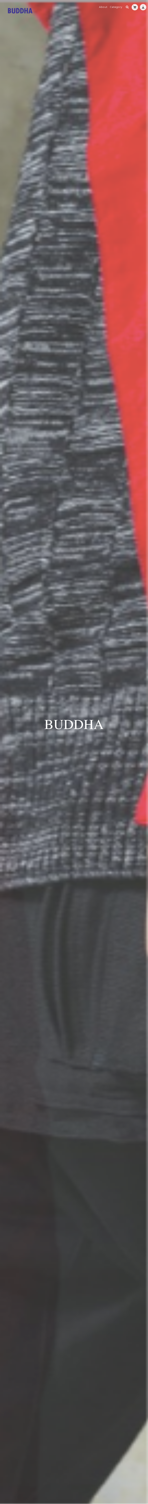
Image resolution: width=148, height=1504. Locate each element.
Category (116, 7)
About (103, 7)
